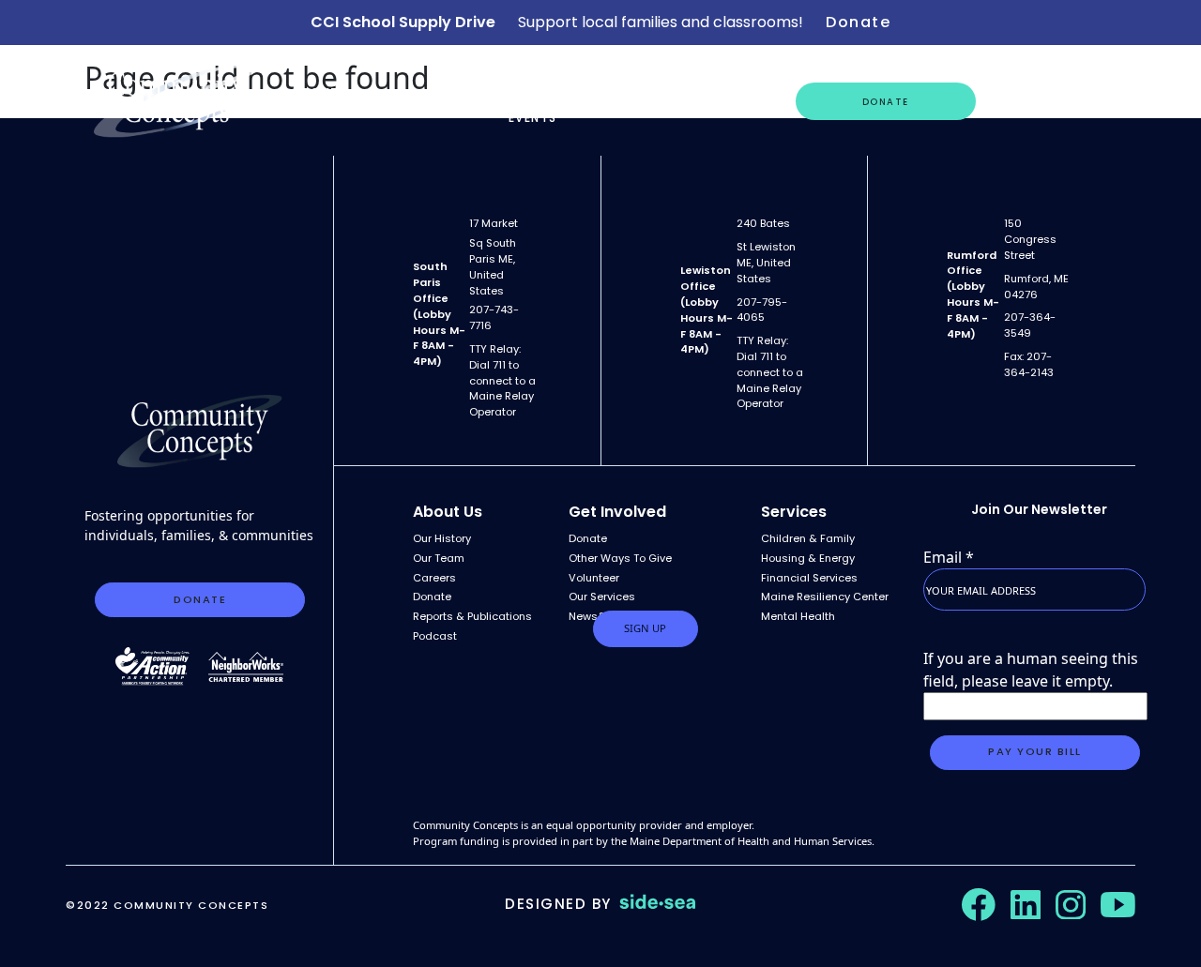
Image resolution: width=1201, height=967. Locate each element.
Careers (624, 101)
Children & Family (808, 538)
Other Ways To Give (620, 558)
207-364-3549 (1030, 325)
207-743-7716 (494, 317)
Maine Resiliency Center (825, 596)
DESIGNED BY (558, 904)
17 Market (493, 223)
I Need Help (728, 101)
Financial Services (809, 577)
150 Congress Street (1030, 239)
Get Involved (1038, 100)
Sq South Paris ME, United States (492, 266)
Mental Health (798, 616)
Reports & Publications (472, 616)
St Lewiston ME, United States (766, 262)
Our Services (424, 101)
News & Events (533, 101)
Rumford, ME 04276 (1036, 286)
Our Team (438, 558)
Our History (442, 538)
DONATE (885, 102)
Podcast (435, 635)
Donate (858, 22)
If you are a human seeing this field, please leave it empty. (1030, 669)
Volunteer (594, 577)
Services (794, 511)
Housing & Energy (808, 558)
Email (948, 557)
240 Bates (763, 223)
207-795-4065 (762, 310)
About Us (316, 100)
